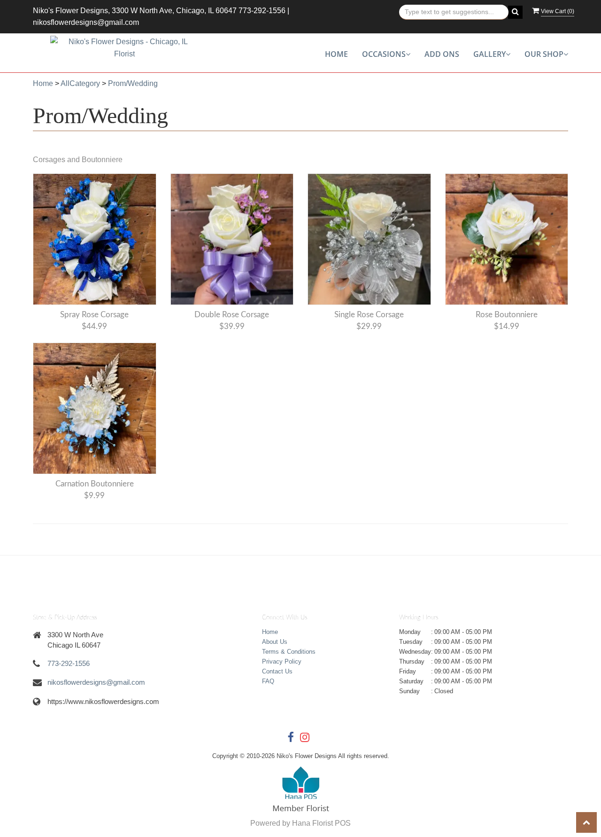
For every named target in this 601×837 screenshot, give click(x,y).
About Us (274, 641)
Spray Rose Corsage (94, 315)
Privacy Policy (281, 661)
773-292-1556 (262, 11)
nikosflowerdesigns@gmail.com (86, 22)
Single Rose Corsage (369, 315)
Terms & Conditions (289, 651)
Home (336, 54)
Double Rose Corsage (231, 315)
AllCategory (80, 83)
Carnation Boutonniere (94, 484)
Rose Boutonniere (507, 315)
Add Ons (441, 54)
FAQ (268, 681)
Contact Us (277, 671)
